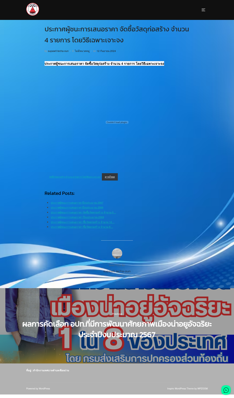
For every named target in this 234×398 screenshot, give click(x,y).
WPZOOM (202, 388)
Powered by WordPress (38, 388)
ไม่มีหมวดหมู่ (82, 51)
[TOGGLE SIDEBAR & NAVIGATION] (204, 9)
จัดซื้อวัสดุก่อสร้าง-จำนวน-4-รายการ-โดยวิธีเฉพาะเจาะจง (74, 176)
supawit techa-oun (58, 51)
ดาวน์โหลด (110, 176)
